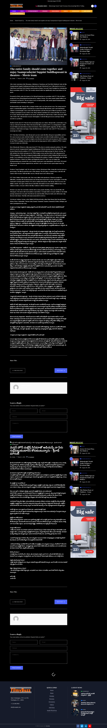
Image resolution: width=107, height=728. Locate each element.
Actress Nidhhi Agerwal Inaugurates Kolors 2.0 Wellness (87, 63)
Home (14, 11)
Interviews (75, 11)
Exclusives (55, 11)
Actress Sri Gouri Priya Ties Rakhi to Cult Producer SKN (62, 6)
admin (13, 78)
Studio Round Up (17, 13)
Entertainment (33, 11)
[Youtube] (89, 726)
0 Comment (31, 78)
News (22, 11)
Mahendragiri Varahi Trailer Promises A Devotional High (86, 49)
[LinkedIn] (85, 726)
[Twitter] (82, 726)
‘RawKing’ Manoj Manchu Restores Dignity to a (88, 703)
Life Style (87, 11)
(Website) (28, 385)
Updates (44, 11)
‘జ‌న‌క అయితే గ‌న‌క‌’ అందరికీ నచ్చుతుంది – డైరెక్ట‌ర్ (88, 694)
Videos (66, 11)
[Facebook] (78, 726)
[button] (92, 6)
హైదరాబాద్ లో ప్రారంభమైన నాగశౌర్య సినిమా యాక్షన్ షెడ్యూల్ (87, 713)
